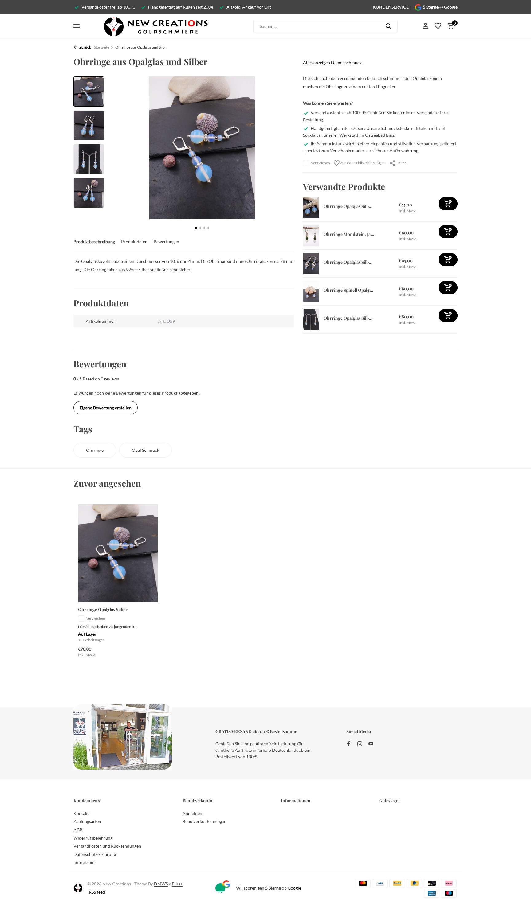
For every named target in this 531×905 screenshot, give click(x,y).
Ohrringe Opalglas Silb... (348, 206)
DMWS (161, 883)
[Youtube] (370, 744)
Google (451, 7)
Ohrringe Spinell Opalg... (348, 290)
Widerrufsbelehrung (92, 838)
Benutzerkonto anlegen (204, 821)
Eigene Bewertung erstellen (106, 407)
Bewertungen (166, 241)
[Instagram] (359, 744)
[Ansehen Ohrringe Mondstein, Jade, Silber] (311, 235)
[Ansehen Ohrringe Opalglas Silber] (311, 207)
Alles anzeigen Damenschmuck (332, 62)
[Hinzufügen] (448, 203)
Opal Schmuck (145, 450)
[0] (449, 26)
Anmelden (192, 813)
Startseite (101, 47)
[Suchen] (388, 26)
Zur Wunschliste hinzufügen (363, 162)
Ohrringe (95, 450)
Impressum (84, 862)
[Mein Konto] (425, 26)
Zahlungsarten (87, 821)
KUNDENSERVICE (391, 7)
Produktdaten (134, 241)
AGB (77, 829)
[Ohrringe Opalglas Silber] (118, 553)
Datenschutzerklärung (94, 854)
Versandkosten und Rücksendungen (107, 845)
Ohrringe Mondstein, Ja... (349, 234)
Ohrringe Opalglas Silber (103, 609)
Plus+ (177, 883)
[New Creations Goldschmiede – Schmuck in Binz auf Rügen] (155, 26)
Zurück (85, 47)
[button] (196, 228)
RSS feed (97, 892)
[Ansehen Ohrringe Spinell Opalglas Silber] (311, 291)
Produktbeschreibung (94, 241)
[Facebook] (348, 744)
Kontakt (81, 813)
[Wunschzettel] (438, 26)
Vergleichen (320, 163)
